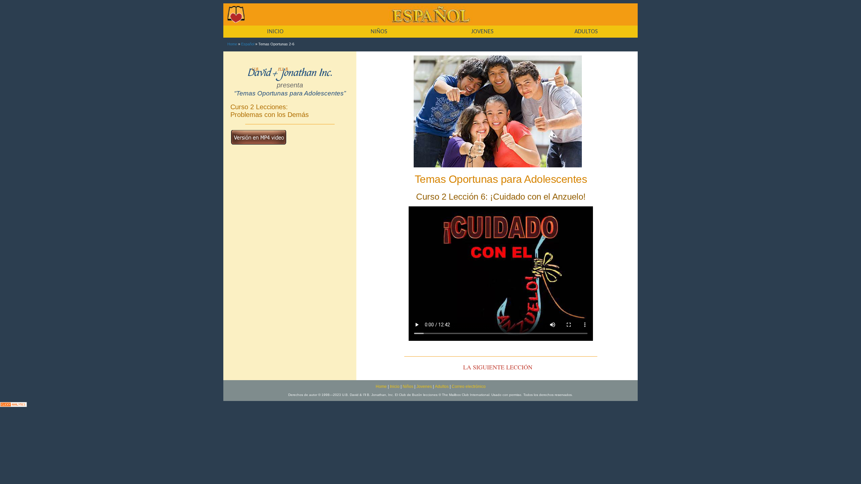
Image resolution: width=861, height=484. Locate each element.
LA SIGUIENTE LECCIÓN (497, 367)
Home (232, 44)
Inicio (395, 386)
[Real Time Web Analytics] (13, 404)
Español (247, 44)
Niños (408, 386)
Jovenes (424, 386)
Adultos (442, 386)
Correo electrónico (469, 386)
